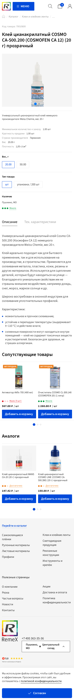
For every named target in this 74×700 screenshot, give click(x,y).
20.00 (8, 164)
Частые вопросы (12, 598)
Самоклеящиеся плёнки (12, 537)
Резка (5, 593)
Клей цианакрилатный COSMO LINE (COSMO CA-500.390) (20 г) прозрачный (52, 477)
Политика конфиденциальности (57, 600)
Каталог (13, 17)
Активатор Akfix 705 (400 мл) (17, 392)
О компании (9, 587)
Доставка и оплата (55, 592)
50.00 (23, 164)
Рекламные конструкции (51, 553)
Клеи (53, 17)
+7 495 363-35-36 (33, 638)
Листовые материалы (16, 551)
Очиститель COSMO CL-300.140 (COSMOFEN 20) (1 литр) (54, 394)
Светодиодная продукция (52, 543)
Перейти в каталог (14, 526)
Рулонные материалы (16, 545)
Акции (46, 586)
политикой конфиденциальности (41, 681)
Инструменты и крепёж (52, 563)
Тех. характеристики (40, 221)
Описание (9, 221)
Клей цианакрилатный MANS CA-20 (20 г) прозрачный (18, 475)
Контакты (8, 610)
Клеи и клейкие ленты (35, 17)
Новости (7, 604)
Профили (8, 557)
